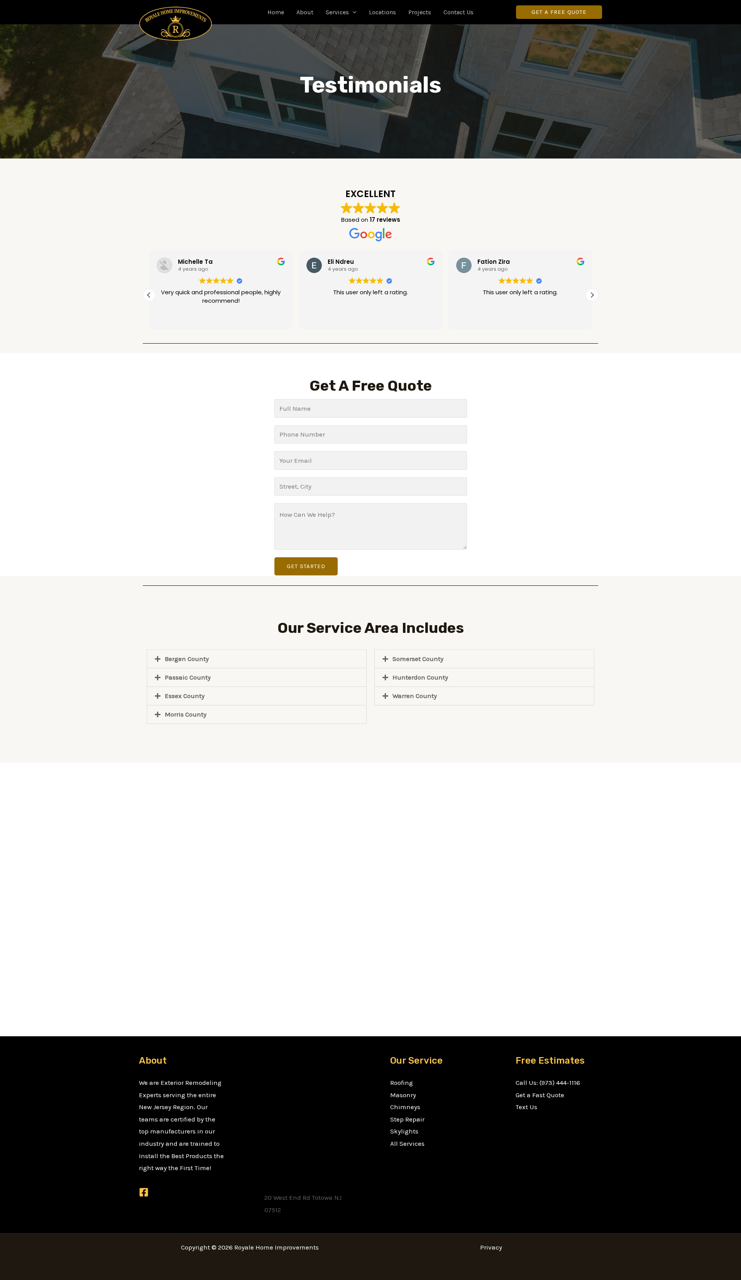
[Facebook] (144, 1192)
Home (275, 12)
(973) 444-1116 (560, 1082)
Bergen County (187, 659)
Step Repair (407, 1119)
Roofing (401, 1082)
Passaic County (188, 677)
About (304, 12)
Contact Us (458, 12)
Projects (419, 12)
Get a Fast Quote (540, 1095)
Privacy (491, 1247)
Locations (382, 12)
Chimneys (405, 1107)
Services (337, 12)
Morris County (185, 714)
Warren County (414, 696)
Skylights (404, 1131)
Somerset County (417, 659)
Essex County (185, 696)
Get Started (306, 566)
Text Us (526, 1107)
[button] (353, 12)
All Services (407, 1143)
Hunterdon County (420, 677)
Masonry (403, 1095)
